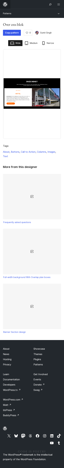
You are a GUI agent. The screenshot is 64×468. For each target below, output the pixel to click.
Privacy (7, 364)
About (6, 151)
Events (37, 379)
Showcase (39, 348)
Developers (9, 384)
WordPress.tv (12, 389)
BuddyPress (11, 415)
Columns (41, 151)
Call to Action (28, 151)
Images (51, 151)
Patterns (7, 13)
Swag (38, 389)
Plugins (37, 359)
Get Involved (40, 374)
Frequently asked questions (17, 222)
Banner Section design (14, 332)
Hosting (7, 359)
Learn (6, 374)
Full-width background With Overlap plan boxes (26, 277)
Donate (39, 384)
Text (5, 156)
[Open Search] (50, 4)
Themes (37, 354)
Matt (7, 404)
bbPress (9, 410)
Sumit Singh (46, 32)
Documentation (11, 379)
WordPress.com (13, 399)
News (6, 354)
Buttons (15, 151)
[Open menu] (59, 4)
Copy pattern (12, 32)
